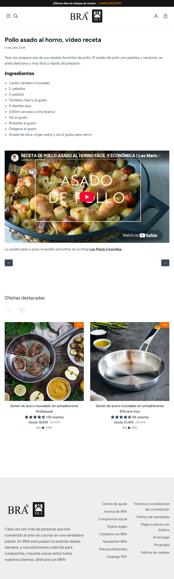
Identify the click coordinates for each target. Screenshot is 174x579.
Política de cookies (155, 552)
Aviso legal (161, 537)
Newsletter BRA (115, 541)
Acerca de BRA (115, 511)
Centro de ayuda (114, 504)
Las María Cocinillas (105, 249)
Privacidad (161, 545)
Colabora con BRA (113, 534)
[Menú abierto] (8, 16)
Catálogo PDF (116, 557)
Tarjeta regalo (117, 526)
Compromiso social (112, 519)
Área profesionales (113, 549)
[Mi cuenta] (156, 15)
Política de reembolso (153, 517)
